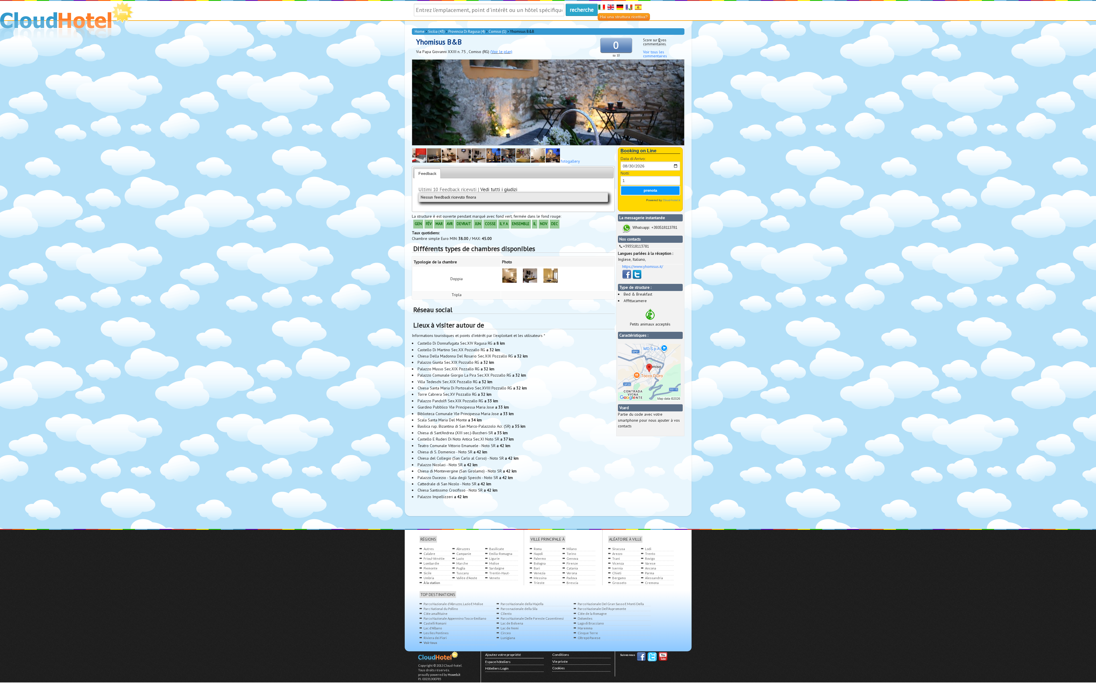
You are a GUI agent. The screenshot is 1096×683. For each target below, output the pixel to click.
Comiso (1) (497, 31)
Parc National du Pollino (441, 609)
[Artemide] (550, 276)
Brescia (572, 583)
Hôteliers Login (497, 668)
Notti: (625, 173)
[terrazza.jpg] (553, 161)
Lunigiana (508, 638)
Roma (538, 549)
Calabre (429, 553)
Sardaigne (496, 568)
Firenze (572, 563)
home (419, 31)
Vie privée (560, 661)
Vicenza (618, 563)
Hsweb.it (454, 674)
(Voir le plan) (501, 51)
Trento (650, 553)
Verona (572, 573)
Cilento (506, 613)
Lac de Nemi (510, 628)
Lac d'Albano (433, 628)
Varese (650, 563)
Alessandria (654, 578)
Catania (572, 568)
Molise (494, 563)
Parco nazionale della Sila (519, 609)
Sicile (428, 573)
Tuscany (462, 573)
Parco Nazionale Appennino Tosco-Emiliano (455, 618)
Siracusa (618, 549)
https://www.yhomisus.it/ (642, 266)
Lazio (460, 558)
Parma (649, 573)
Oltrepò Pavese (589, 638)
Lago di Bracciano (591, 623)
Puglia (460, 568)
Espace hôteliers (498, 662)
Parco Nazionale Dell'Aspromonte (602, 609)
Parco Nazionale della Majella (522, 604)
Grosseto (619, 583)
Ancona (650, 568)
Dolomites (585, 618)
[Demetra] (449, 161)
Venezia (539, 573)
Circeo (506, 633)
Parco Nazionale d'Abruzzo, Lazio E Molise (453, 604)
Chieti (616, 573)
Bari (537, 568)
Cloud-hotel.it (671, 200)
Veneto (494, 578)
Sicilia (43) (436, 31)
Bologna (540, 563)
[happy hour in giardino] (508, 161)
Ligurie (494, 558)
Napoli (538, 553)
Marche (462, 563)
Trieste (539, 583)
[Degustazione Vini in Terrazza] (493, 161)
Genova (572, 558)
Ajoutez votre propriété (503, 654)
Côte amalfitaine (436, 613)
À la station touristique (432, 583)
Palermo (540, 558)
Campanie (463, 553)
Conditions (560, 654)
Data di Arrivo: (633, 159)
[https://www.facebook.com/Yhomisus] (627, 277)
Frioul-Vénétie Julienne (434, 559)
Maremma (585, 628)
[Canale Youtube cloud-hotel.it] (663, 657)
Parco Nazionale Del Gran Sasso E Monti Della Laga (611, 604)
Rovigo (650, 558)
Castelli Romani (435, 623)
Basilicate (496, 549)
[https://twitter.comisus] (637, 277)
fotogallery (570, 161)
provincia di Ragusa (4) (466, 31)
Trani (616, 558)
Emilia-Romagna (500, 553)
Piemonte (431, 568)
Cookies (558, 668)
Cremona (652, 583)
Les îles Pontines (436, 633)
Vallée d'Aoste (466, 578)
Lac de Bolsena (512, 623)
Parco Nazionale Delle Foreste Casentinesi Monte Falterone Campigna (532, 619)
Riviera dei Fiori (435, 638)
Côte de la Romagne (592, 613)
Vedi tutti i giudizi (498, 189)
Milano (572, 549)
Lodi (648, 549)
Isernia (617, 568)
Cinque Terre (588, 633)
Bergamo (619, 578)
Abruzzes (463, 549)
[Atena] (434, 161)
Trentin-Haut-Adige (499, 573)
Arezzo (617, 553)
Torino (571, 553)
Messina (540, 578)
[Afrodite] (419, 161)
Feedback (427, 173)
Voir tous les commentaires (655, 53)
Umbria (429, 578)
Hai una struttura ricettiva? (624, 17)
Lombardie (431, 563)
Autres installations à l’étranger (434, 549)
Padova (572, 578)
